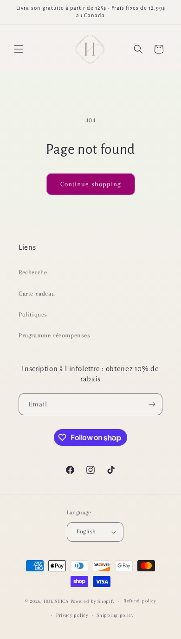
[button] (18, 49)
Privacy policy (72, 615)
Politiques (33, 314)
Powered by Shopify (93, 601)
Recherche (33, 272)
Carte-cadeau (37, 293)
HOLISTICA (56, 601)
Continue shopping (90, 184)
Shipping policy (115, 615)
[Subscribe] (152, 404)
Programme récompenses (54, 335)
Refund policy (139, 601)
